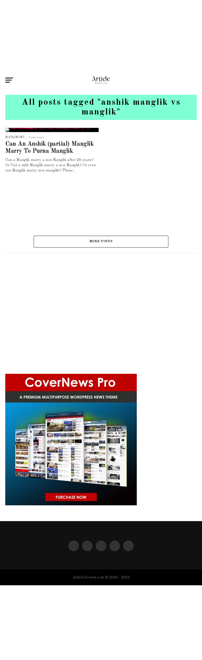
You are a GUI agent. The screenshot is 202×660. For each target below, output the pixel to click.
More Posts (101, 241)
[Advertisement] (101, 37)
